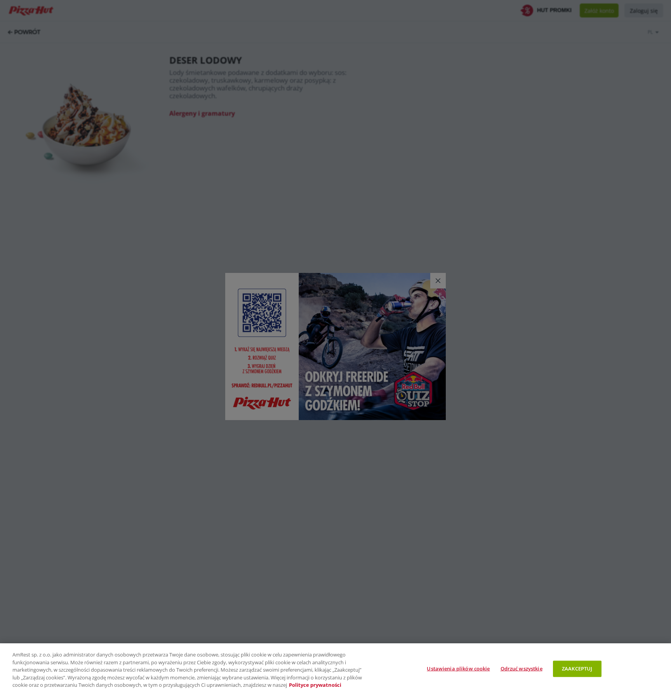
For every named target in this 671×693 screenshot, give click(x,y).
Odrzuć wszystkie (521, 668)
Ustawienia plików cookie (458, 668)
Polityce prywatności (315, 684)
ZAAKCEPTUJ (577, 668)
